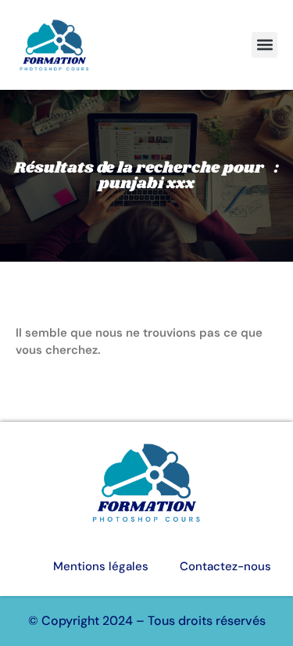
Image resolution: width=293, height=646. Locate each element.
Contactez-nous (225, 566)
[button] (264, 45)
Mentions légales (100, 566)
